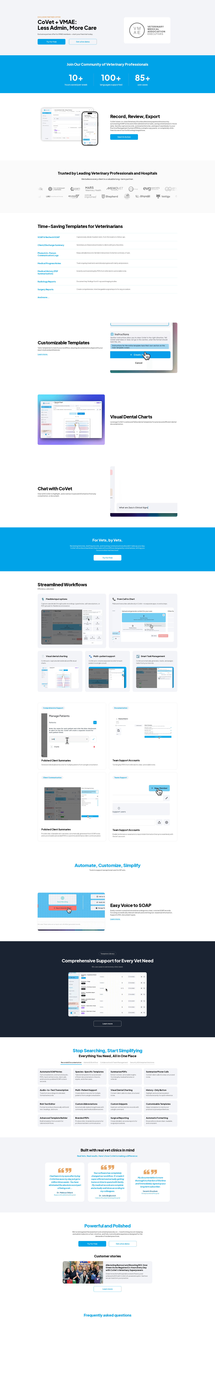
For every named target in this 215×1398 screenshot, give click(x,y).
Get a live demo (83, 42)
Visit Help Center (107, 1383)
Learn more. (43, 354)
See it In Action (124, 137)
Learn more (108, 1023)
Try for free (51, 42)
